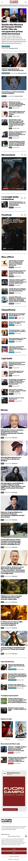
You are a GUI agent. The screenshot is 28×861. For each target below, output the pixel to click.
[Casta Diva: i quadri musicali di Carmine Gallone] (14, 83)
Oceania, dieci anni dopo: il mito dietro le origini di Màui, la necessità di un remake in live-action (17, 675)
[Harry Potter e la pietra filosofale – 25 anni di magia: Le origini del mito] (5, 392)
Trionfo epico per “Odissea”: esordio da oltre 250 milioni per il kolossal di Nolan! (17, 290)
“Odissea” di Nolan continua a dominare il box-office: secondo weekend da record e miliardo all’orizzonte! (17, 281)
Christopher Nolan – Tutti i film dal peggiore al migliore (17, 331)
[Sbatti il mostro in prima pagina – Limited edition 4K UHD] (4, 710)
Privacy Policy (16, 859)
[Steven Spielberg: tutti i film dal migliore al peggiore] (5, 341)
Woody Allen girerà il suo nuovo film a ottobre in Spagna (17, 113)
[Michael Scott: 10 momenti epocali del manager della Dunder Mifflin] (5, 316)
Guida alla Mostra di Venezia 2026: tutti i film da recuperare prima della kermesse (12, 29)
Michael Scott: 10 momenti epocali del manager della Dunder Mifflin (17, 315)
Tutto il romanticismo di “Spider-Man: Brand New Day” (13, 69)
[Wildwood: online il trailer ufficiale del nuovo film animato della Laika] (14, 586)
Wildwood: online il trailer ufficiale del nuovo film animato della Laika (11, 597)
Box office (11, 267)
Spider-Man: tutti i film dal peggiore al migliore (17, 322)
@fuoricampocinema (13, 773)
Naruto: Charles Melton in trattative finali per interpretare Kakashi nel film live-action (17, 133)
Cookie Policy (10, 859)
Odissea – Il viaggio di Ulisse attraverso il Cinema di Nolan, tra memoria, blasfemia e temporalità (17, 748)
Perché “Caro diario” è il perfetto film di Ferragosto (17, 685)
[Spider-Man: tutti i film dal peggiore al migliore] (5, 324)
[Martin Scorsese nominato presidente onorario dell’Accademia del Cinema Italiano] (5, 104)
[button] (26, 836)
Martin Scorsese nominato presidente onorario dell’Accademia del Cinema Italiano (17, 104)
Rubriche (4, 96)
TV (16, 317)
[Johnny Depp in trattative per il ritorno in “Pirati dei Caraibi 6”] (14, 638)
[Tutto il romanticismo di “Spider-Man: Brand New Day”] (14, 60)
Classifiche (11, 317)
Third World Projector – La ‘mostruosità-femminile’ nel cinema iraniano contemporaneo (17, 203)
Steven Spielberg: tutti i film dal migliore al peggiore (17, 339)
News (10, 107)
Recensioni (5, 188)
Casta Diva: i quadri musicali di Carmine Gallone (13, 92)
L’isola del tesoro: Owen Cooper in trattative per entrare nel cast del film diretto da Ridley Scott (17, 143)
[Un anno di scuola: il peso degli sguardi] (14, 173)
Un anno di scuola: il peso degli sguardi (16, 398)
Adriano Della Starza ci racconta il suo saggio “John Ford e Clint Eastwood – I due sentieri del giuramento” (17, 700)
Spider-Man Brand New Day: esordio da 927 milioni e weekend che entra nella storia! (17, 272)
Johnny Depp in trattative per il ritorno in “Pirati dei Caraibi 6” (13, 649)
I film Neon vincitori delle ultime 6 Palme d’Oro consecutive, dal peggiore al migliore (17, 348)
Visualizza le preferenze (14, 856)
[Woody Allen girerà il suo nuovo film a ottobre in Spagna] (5, 114)
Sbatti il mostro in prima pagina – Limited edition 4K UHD (17, 709)
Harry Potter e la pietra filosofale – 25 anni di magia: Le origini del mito (17, 390)
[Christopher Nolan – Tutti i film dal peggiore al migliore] (5, 333)
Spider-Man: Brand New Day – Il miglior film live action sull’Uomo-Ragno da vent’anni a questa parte (17, 759)
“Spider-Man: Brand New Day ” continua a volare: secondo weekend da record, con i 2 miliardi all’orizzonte (16, 263)
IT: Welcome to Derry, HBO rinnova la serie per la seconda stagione (12, 623)
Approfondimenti (6, 46)
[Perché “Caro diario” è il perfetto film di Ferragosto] (4, 687)
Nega (14, 852)
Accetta (14, 849)
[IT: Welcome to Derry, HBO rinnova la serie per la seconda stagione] (14, 612)
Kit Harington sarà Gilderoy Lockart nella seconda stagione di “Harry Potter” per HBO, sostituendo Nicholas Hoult (17, 123)
